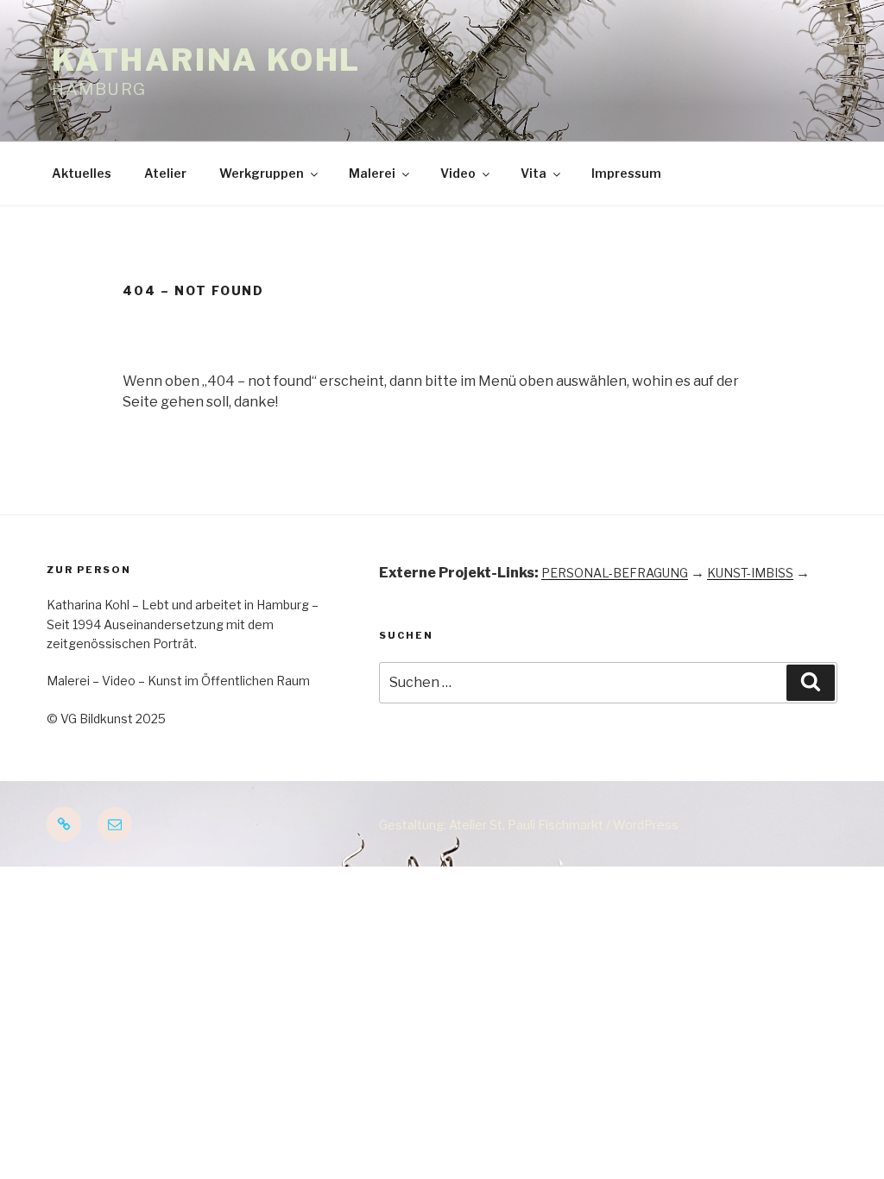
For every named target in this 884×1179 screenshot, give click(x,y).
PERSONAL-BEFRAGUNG (614, 572)
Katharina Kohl (206, 60)
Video (458, 173)
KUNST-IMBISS (750, 572)
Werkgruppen (261, 173)
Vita (533, 173)
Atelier (165, 173)
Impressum (626, 173)
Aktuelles (81, 173)
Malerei (372, 173)
